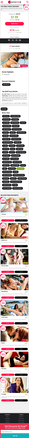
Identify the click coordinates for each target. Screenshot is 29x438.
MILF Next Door (14, 158)
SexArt (3, 343)
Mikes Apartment (15, 155)
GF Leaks (5, 145)
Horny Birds (19, 149)
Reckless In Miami (7, 171)
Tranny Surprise (6, 185)
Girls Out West (4, 265)
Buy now (7, 220)
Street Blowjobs (22, 178)
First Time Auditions (7, 142)
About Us (21, 416)
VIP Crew (15, 185)
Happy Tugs (5, 149)
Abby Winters (4, 291)
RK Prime (15, 171)
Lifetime (7, 420)
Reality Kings (20, 168)
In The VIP (12, 152)
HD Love (12, 149)
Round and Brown (7, 175)
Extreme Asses (6, 139)
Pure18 (4, 168)
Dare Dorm (5, 135)
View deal (21, 220)
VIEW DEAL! (14, 24)
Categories (7, 422)
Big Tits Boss (6, 122)
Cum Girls (13, 132)
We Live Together (7, 188)
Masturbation (6, 84)
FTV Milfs (3, 394)
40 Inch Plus (6, 116)
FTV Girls (3, 214)
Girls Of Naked (20, 145)
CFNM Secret (15, 126)
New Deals (7, 418)
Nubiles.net (4, 240)
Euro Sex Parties (13, 135)
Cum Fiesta (5, 132)
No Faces (23, 165)
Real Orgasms (12, 168)
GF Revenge (12, 145)
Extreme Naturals (16, 139)
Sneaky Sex (13, 178)
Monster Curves (14, 165)
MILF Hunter (6, 158)
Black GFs (23, 122)
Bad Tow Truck (6, 119)
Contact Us (21, 418)
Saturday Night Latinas (19, 175)
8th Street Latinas (15, 116)
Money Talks (6, 165)
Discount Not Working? (14, 34)
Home (7, 416)
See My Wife (5, 178)
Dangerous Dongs (21, 132)
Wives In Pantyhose (17, 188)
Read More (4, 109)
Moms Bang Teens (7, 162)
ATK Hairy (3, 368)
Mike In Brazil (6, 155)
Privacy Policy (21, 420)
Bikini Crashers (14, 122)
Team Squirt (5, 181)
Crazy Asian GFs (6, 129)
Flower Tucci (17, 142)
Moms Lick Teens (17, 162)
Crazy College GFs (17, 129)
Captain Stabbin (6, 126)
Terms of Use (21, 422)
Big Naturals (15, 119)
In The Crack (4, 317)
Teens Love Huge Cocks (16, 181)
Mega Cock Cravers (21, 152)
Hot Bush (5, 152)
